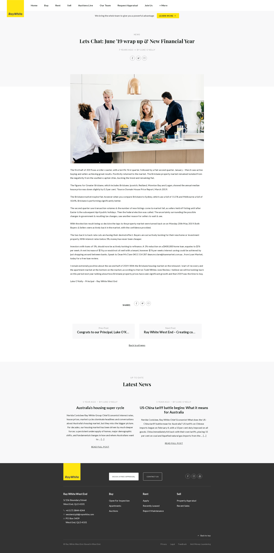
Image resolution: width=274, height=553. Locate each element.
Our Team (105, 5)
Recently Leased (151, 505)
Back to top (206, 535)
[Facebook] (132, 58)
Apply (146, 500)
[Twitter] (138, 58)
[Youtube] (199, 476)
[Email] (144, 58)
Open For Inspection (119, 500)
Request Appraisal (128, 5)
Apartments (115, 505)
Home (34, 5)
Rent (145, 494)
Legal (172, 544)
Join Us (149, 5)
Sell (179, 494)
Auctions (113, 510)
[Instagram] (193, 476)
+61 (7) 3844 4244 (75, 510)
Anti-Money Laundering (200, 544)
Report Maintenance (153, 510)
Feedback (182, 544)
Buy (111, 494)
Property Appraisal (186, 500)
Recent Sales (183, 505)
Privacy (164, 544)
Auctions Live (85, 5)
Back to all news (137, 345)
